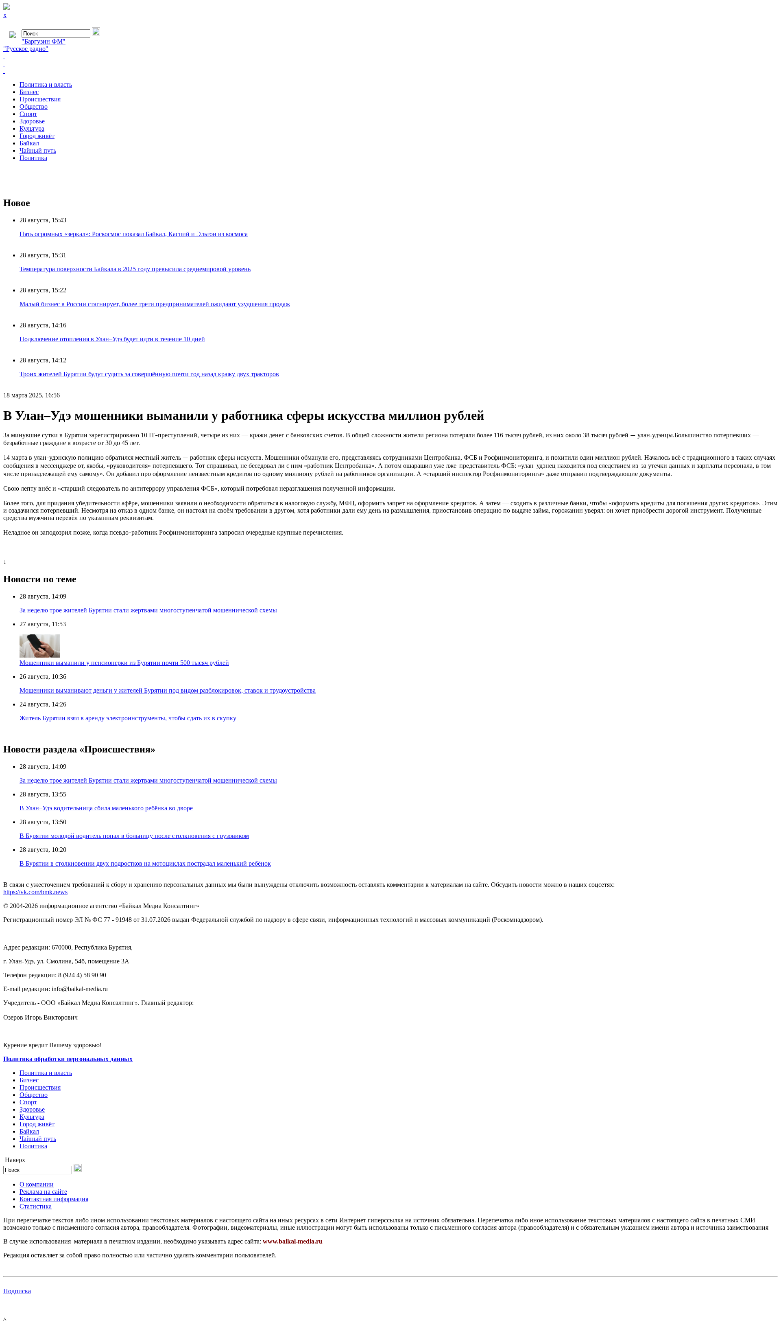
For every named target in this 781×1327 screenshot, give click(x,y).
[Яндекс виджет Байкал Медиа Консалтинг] (390, 71)
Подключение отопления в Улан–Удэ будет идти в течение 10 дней (112, 339)
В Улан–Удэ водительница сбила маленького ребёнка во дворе (106, 808)
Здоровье (32, 121)
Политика (33, 157)
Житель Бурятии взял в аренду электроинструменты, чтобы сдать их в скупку (128, 718)
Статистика (36, 1206)
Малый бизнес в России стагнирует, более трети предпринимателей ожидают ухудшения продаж (155, 303)
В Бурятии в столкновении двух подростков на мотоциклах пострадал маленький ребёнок (145, 863)
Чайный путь (38, 150)
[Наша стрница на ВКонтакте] (390, 56)
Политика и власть (46, 84)
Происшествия (40, 99)
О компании (37, 1184)
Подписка (17, 1291)
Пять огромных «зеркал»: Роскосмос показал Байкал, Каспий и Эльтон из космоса (134, 233)
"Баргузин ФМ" (43, 41)
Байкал (29, 143)
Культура (32, 128)
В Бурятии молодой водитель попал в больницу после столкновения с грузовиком (134, 835)
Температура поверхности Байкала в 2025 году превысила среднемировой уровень (135, 268)
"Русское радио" (25, 48)
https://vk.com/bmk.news (35, 891)
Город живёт (37, 135)
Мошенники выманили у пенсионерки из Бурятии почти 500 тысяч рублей (124, 662)
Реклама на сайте (43, 1191)
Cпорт (28, 113)
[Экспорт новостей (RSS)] (390, 63)
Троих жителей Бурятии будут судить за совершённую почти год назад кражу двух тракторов (149, 374)
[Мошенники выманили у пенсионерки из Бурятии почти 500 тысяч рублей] (40, 655)
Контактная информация (54, 1198)
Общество (34, 106)
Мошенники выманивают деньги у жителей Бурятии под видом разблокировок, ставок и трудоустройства (168, 690)
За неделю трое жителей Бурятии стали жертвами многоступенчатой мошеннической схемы (148, 610)
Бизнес (29, 91)
